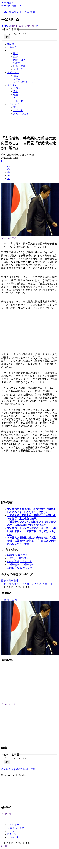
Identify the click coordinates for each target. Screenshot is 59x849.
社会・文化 (19, 66)
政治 (15, 53)
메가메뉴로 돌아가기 (22, 26)
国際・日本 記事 (10, 580)
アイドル (18, 97)
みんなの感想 (20, 113)
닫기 (36, 26)
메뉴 (7, 846)
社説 (15, 75)
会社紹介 (6, 769)
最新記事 (12, 47)
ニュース (12, 50)
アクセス (18, 107)
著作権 (15, 769)
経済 (15, 56)
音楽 (15, 91)
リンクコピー (14, 837)
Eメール (11, 834)
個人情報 (30, 769)
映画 (15, 94)
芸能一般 (18, 101)
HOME (11, 44)
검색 (7, 37)
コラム (17, 78)
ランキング (13, 104)
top (2, 846)
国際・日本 (19, 59)
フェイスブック (15, 828)
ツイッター (13, 824)
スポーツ (18, 69)
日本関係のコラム (23, 82)
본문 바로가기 (8, 2)
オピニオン (13, 72)
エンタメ (12, 85)
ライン (11, 831)
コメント (18, 110)
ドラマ (17, 88)
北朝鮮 (17, 63)
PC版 (22, 769)
